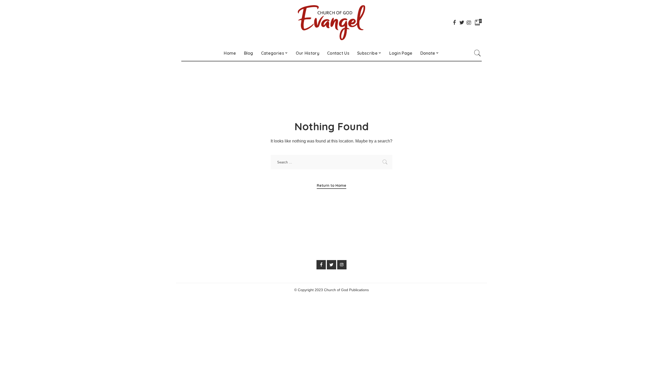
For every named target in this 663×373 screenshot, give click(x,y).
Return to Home (331, 185)
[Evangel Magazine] (331, 22)
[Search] (477, 53)
